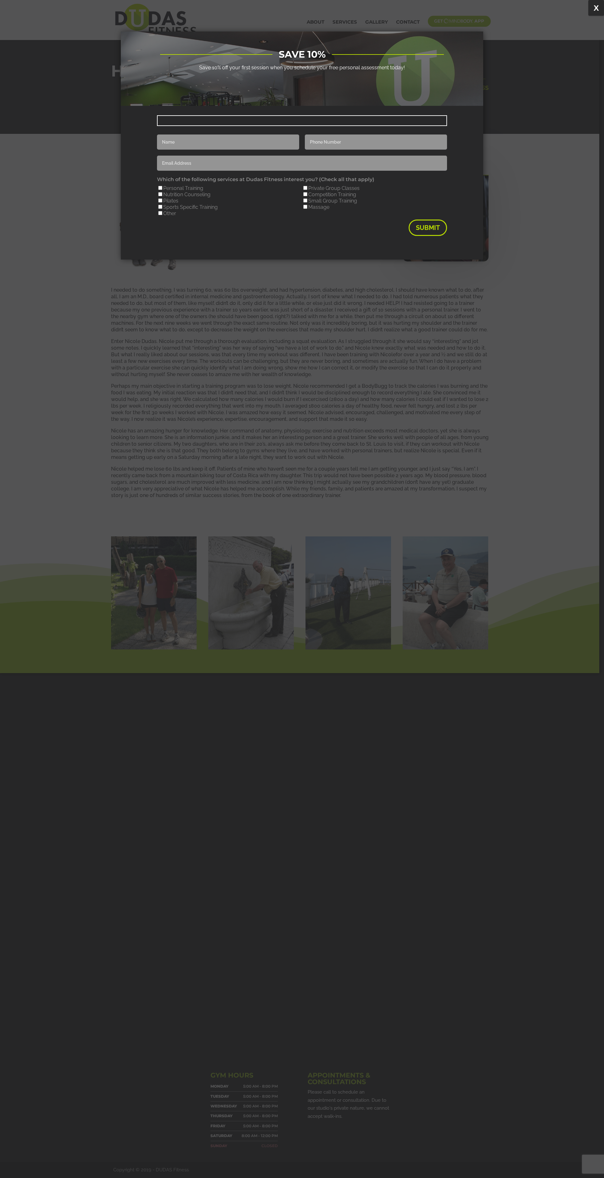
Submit (428, 228)
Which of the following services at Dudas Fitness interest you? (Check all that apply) (265, 179)
